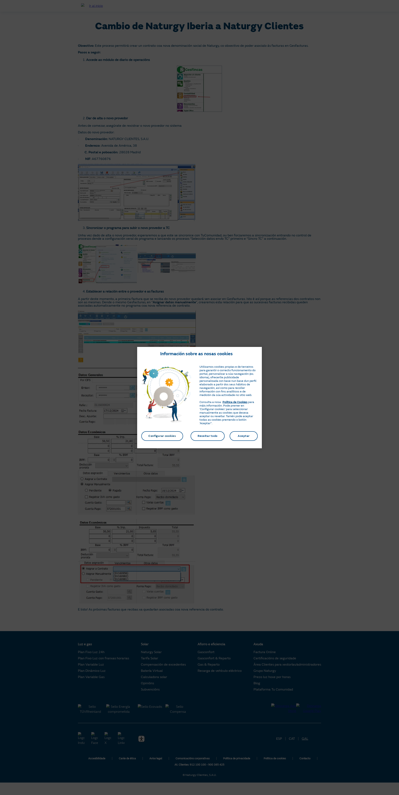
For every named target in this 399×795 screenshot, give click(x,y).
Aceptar (244, 436)
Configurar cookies (162, 436)
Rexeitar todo (208, 436)
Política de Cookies (235, 402)
